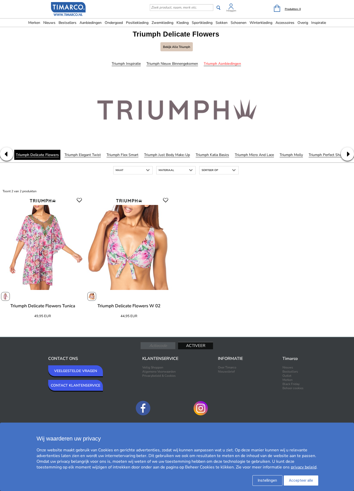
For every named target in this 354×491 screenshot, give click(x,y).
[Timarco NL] (68, 9)
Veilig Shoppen (152, 367)
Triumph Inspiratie (126, 63)
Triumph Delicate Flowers (37, 154)
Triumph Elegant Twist (83, 154)
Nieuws (49, 22)
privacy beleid (303, 467)
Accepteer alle (301, 480)
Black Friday (291, 384)
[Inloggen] (231, 7)
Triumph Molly (291, 154)
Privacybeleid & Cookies (159, 376)
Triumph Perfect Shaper (328, 154)
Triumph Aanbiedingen (222, 63)
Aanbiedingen (91, 22)
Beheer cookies (292, 388)
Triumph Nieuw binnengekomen (172, 63)
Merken (34, 22)
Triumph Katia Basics (212, 154)
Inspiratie (318, 22)
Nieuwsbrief (226, 371)
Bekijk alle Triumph (176, 47)
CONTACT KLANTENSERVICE (75, 385)
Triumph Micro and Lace (254, 154)
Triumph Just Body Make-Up (167, 154)
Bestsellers (67, 22)
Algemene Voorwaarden (159, 371)
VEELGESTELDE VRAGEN (75, 370)
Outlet (286, 376)
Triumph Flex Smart (122, 154)
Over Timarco (227, 367)
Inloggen (231, 10)
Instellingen (267, 480)
